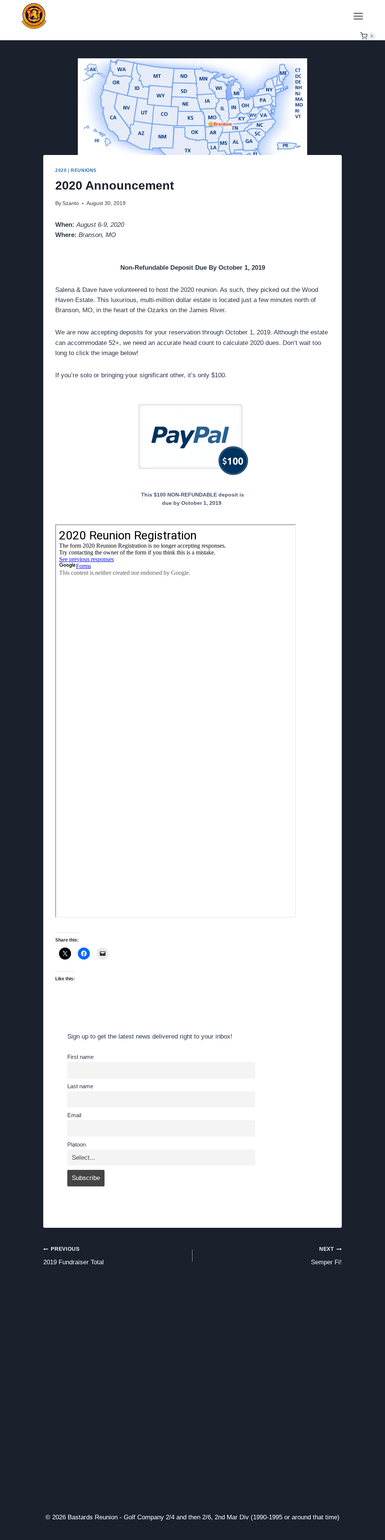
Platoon (76, 1144)
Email (74, 1115)
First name (80, 1057)
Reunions (84, 170)
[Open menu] (358, 16)
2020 (61, 170)
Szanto (70, 203)
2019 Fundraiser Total (73, 1256)
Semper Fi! (326, 1256)
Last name (80, 1086)
